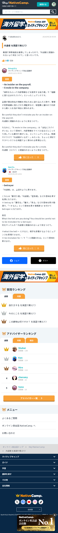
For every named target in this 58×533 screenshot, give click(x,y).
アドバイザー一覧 (29, 398)
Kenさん (11, 167)
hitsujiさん (12, 68)
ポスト (45, 260)
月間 (19, 296)
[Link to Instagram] (35, 502)
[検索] (53, 12)
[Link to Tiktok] (41, 502)
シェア (16, 260)
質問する (43, 4)
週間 (6, 296)
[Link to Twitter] (17, 502)
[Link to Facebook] (23, 502)
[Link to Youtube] (29, 502)
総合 (32, 340)
